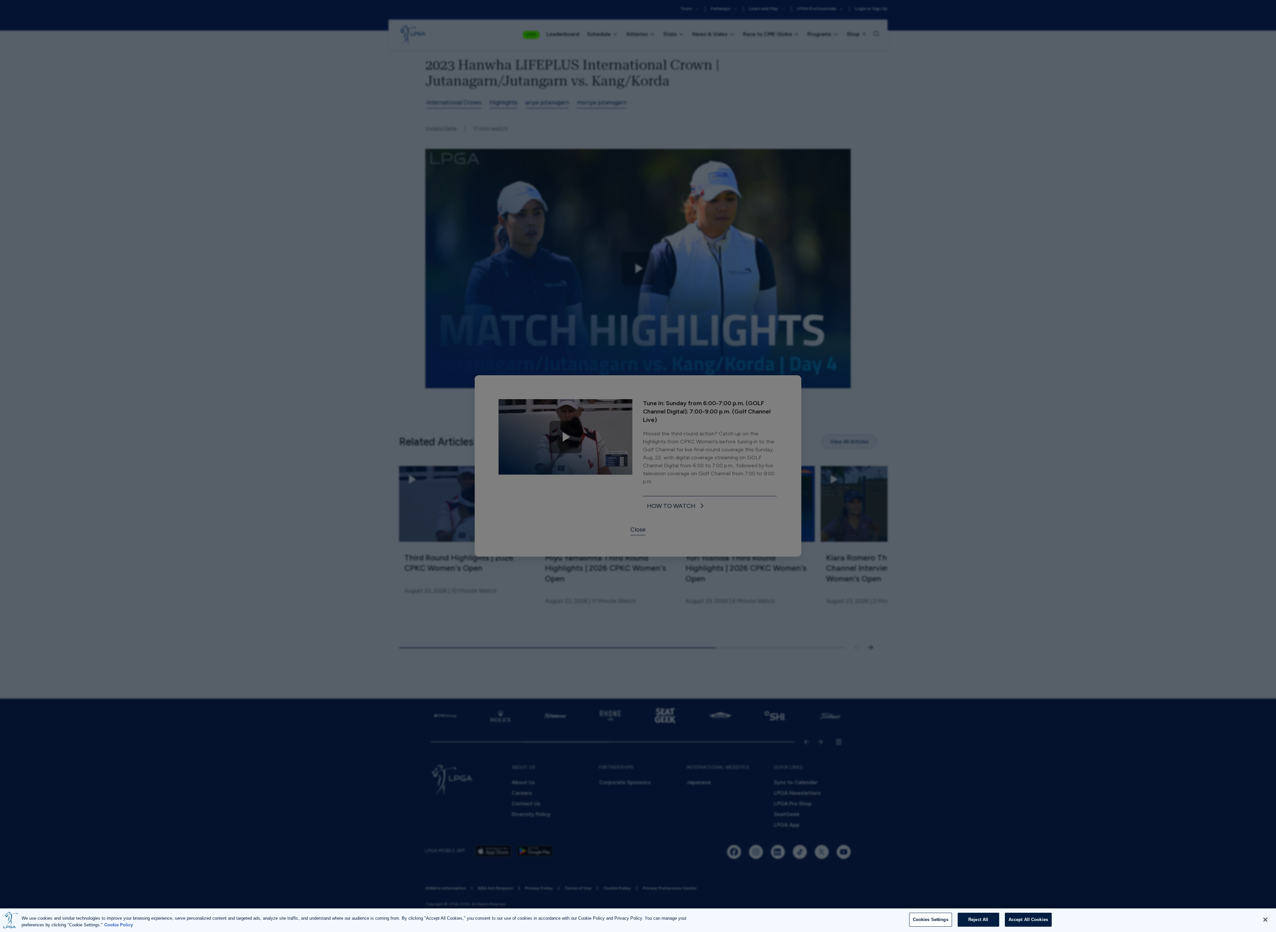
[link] (676, 506)
